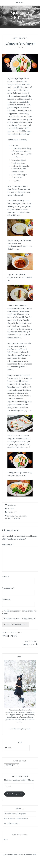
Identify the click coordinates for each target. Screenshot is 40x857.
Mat (15, 38)
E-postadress (8, 588)
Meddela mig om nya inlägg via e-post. (20, 618)
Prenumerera (15, 794)
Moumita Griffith (20, 15)
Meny (21, 3)
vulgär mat (16, 518)
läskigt (8, 518)
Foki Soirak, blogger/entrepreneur (16, 818)
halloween (18, 516)
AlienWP (33, 855)
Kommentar (8, 545)
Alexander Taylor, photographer (15, 814)
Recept (23, 38)
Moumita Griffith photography (20, 729)
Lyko (6, 840)
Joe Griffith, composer (11, 823)
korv (25, 516)
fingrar (10, 516)
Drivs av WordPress (10, 855)
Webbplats (6, 599)
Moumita (11, 508)
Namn (5, 577)
